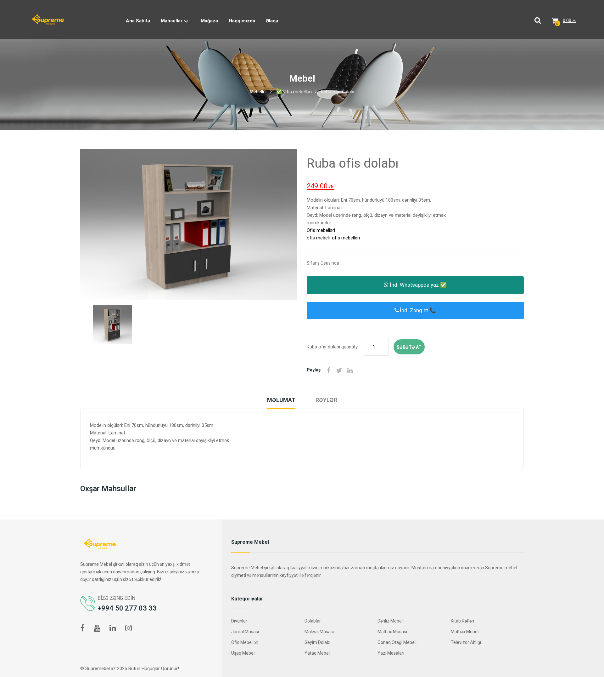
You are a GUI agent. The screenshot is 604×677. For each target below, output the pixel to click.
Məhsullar (172, 21)
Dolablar (313, 620)
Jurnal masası (245, 631)
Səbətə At (409, 347)
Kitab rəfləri (462, 620)
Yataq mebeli (318, 653)
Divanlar (239, 620)
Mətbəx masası (392, 631)
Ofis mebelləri (321, 230)
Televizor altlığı (466, 642)
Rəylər (326, 400)
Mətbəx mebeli (465, 631)
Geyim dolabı (317, 642)
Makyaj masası (319, 631)
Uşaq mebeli (243, 653)
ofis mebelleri (346, 238)
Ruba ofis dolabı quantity (332, 347)
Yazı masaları (391, 653)
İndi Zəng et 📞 (417, 310)
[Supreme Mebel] (47, 19)
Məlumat (281, 400)
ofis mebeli (318, 238)
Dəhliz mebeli (391, 620)
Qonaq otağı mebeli (397, 642)
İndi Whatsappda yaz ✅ (418, 285)
